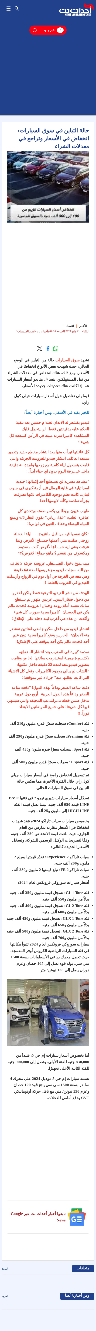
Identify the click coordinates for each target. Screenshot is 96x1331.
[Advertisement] (48, 67)
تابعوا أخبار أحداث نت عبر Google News (38, 1216)
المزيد (5, 1268)
